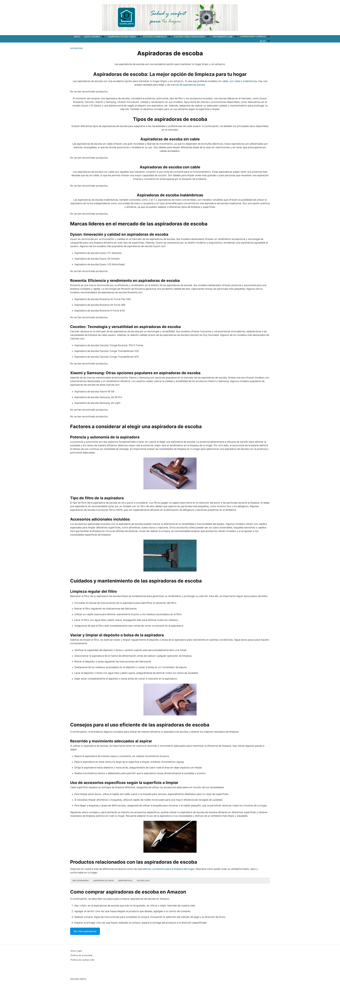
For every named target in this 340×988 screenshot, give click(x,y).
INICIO (77, 36)
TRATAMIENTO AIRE (222, 36)
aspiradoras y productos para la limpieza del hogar (166, 869)
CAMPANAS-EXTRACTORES (122, 36)
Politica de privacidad (81, 955)
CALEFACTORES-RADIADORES (189, 36)
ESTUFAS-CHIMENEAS (154, 36)
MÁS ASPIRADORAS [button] (81, 880)
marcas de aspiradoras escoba (188, 84)
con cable (234, 81)
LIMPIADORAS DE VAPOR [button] (103, 880)
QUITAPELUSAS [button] (143, 880)
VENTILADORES (92, 36)
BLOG (263, 41)
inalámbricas (250, 81)
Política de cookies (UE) (82, 960)
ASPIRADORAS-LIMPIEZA (253, 36)
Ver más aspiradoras (85, 931)
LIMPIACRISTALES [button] (125, 880)
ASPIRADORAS (76, 48)
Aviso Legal (76, 951)
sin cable (223, 81)
